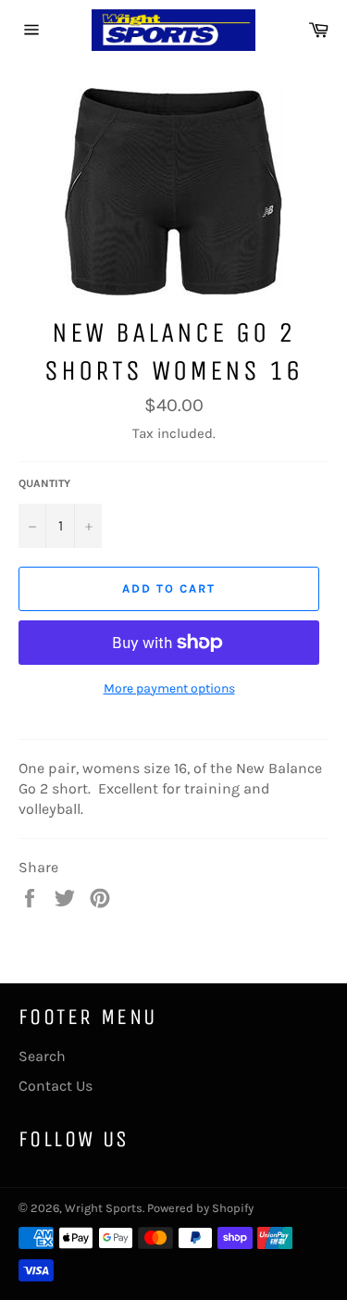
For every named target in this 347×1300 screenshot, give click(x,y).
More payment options (169, 688)
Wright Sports (104, 1208)
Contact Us (56, 1085)
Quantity (44, 483)
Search (42, 1056)
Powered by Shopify (200, 1208)
